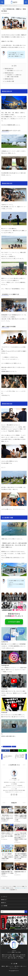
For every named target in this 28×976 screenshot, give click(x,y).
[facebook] (14, 795)
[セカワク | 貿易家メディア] (14, 2)
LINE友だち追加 (14, 622)
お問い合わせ (17, 966)
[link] (11, 795)
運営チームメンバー (10, 966)
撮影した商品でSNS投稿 (12, 76)
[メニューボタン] (26, 2)
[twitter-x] (13, 963)
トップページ (4, 896)
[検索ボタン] (2, 2)
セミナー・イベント (7, 746)
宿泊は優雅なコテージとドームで (14, 70)
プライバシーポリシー (14, 968)
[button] (5, 750)
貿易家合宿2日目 (9, 73)
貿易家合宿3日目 (9, 79)
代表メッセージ (23, 966)
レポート (14, 746)
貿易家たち (3, 902)
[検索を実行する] (26, 911)
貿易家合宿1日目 (9, 68)
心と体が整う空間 (9, 81)
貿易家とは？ (4, 899)
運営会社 (3, 966)
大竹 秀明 (14, 778)
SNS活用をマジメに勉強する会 (14, 74)
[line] (16, 963)
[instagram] (16, 795)
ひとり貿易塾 (4, 905)
